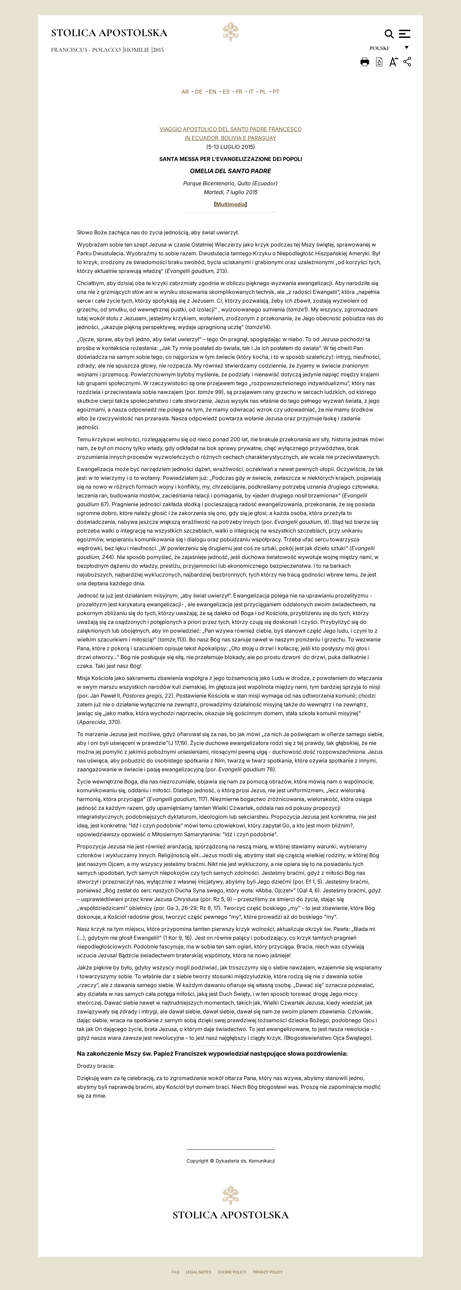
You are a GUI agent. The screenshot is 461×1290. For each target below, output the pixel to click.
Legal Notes (198, 1272)
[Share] (408, 63)
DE (198, 91)
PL (263, 91)
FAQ (175, 1272)
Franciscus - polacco (86, 49)
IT (251, 91)
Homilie (137, 49)
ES (226, 91)
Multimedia (230, 204)
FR (239, 91)
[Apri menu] (403, 34)
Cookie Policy (232, 1272)
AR (185, 91)
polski (384, 50)
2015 (158, 49)
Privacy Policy (268, 1272)
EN (212, 91)
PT (276, 91)
